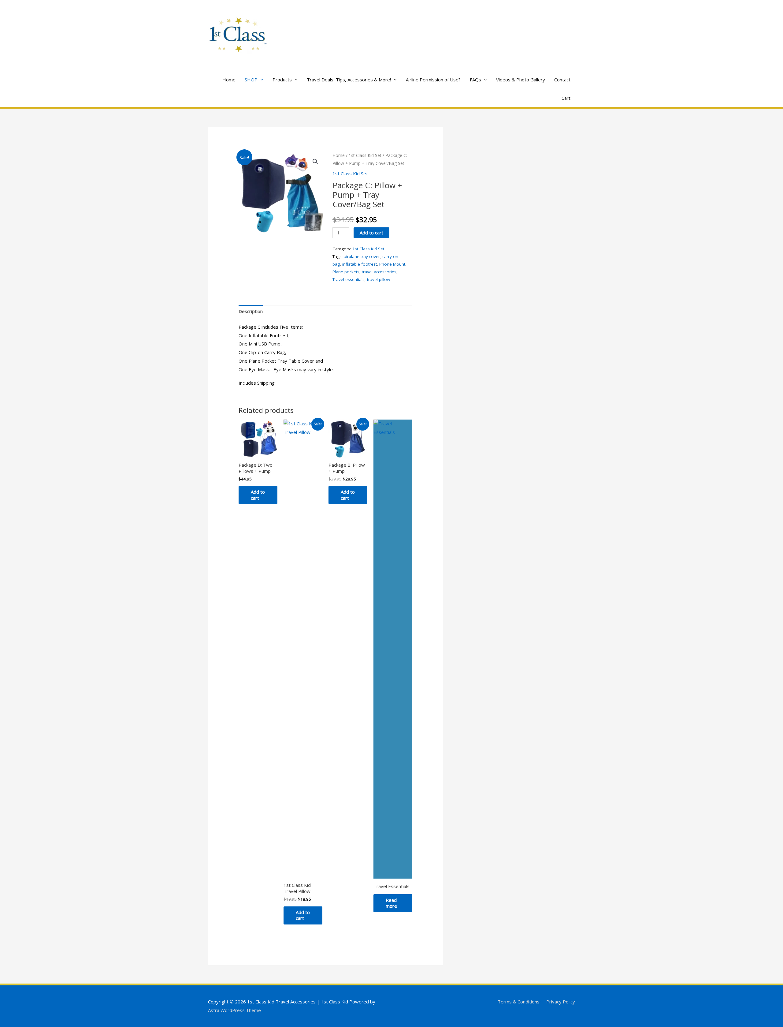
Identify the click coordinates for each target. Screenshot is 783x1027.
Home (229, 80)
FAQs (475, 80)
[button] (315, 161)
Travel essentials (348, 279)
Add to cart (371, 233)
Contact (562, 80)
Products (282, 80)
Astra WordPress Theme (234, 1010)
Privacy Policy (560, 1002)
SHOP (251, 80)
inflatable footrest (359, 264)
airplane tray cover (362, 256)
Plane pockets (345, 271)
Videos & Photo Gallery (520, 80)
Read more (391, 903)
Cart (566, 98)
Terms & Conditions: (519, 1002)
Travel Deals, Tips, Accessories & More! (349, 80)
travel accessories (379, 271)
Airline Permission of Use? (433, 80)
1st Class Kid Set (365, 155)
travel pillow (378, 279)
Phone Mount (392, 264)
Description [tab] (251, 311)
